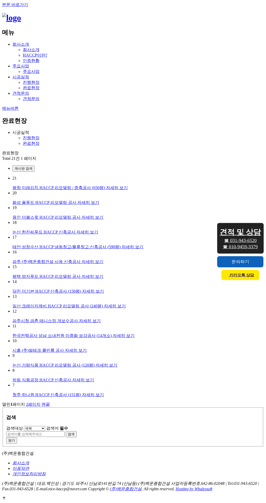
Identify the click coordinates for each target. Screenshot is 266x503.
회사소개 (20, 44)
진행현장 (31, 82)
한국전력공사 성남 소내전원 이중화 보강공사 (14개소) (62, 335)
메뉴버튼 (10, 108)
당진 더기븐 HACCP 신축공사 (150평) (47, 291)
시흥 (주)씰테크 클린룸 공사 (38, 350)
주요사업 (20, 66)
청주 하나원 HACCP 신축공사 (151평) (47, 394)
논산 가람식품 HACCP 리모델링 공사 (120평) (54, 365)
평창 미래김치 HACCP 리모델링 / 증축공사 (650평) (59, 187)
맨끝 (46, 404)
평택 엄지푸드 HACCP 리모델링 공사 (47, 276)
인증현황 (31, 60)
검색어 (57, 428)
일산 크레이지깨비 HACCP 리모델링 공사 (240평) (58, 306)
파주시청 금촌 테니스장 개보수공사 (45, 321)
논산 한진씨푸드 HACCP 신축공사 (44, 232)
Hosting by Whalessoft (194, 489)
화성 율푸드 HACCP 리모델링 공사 (44, 202)
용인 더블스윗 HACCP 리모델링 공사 (47, 217)
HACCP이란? (35, 55)
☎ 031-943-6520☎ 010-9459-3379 (240, 238)
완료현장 (31, 88)
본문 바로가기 (15, 4)
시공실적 (20, 77)
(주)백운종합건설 (126, 489)
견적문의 (20, 93)
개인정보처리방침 (29, 474)
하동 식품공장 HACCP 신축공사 (42, 380)
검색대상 (14, 428)
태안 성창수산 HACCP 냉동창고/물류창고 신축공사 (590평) (67, 247)
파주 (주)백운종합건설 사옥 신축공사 (47, 261)
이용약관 (20, 468)
